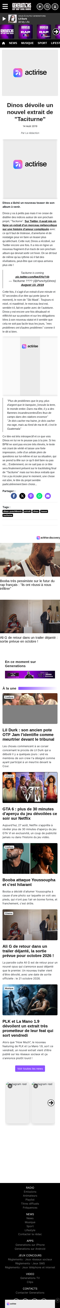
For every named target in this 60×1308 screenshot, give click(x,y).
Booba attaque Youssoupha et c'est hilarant (28, 882)
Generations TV (30, 1278)
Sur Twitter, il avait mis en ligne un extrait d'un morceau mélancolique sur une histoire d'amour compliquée (29, 225)
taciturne (7, 515)
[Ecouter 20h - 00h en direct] (30, 674)
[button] (17, 1103)
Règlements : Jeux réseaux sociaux (30, 1259)
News (13, 43)
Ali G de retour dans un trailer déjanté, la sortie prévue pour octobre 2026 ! (28, 951)
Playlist (30, 1199)
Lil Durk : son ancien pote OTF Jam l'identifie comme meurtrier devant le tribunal (28, 734)
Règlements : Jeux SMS (30, 1263)
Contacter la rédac (30, 1234)
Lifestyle (30, 1230)
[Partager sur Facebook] (13, 497)
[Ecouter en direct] (40, 6)
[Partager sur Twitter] (21, 497)
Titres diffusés (30, 1203)
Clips (30, 1282)
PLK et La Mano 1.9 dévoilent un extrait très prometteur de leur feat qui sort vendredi (27, 1028)
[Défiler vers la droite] (51, 1102)
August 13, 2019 (32, 285)
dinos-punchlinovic (12, 511)
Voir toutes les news (30, 1068)
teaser (44, 511)
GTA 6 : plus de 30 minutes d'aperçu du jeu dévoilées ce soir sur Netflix (29, 814)
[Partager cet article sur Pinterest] (30, 497)
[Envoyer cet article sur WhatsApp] (38, 497)
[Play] (5, 19)
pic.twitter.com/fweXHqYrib (32, 276)
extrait (27, 511)
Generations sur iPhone (30, 1244)
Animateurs (30, 1195)
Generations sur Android (30, 1248)
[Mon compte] (55, 6)
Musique (27, 43)
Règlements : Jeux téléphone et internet (30, 1267)
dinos (35, 511)
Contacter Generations (30, 1292)
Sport (42, 43)
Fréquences (30, 1207)
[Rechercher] (47, 6)
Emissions (30, 1191)
